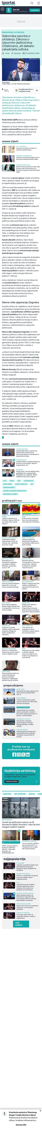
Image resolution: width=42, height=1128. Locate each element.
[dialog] (21, 1118)
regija (31, 794)
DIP (32, 484)
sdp (19, 481)
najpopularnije (14, 859)
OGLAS (21, 21)
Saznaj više (21, 1125)
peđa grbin (7, 484)
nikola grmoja (21, 484)
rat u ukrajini (20, 794)
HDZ (4, 481)
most (12, 481)
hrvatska (7, 794)
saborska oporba (10, 494)
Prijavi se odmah (11, 781)
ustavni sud (28, 481)
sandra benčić (9, 487)
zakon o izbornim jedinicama (14, 491)
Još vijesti (19, 924)
